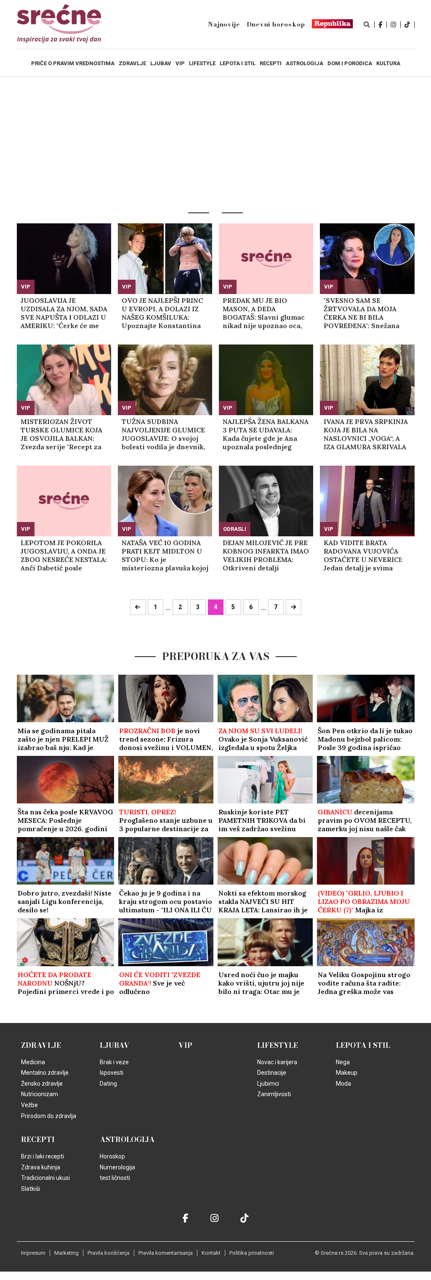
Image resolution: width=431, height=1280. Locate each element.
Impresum (33, 1253)
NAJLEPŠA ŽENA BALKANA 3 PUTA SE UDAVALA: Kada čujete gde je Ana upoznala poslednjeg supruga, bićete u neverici (266, 434)
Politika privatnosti (251, 1253)
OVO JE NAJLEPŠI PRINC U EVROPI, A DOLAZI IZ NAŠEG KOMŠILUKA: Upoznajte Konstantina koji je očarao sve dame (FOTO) (162, 313)
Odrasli (234, 529)
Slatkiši (30, 1188)
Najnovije (224, 24)
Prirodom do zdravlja (48, 1116)
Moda (343, 1083)
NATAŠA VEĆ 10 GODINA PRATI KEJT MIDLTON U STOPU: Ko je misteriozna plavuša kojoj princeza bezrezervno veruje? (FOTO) (165, 555)
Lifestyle (277, 1045)
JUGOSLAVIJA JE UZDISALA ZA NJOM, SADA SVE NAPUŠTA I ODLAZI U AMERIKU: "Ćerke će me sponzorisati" (64, 313)
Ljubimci (268, 1083)
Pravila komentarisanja (165, 1253)
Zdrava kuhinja (40, 1167)
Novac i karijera (277, 1062)
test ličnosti (115, 1177)
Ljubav (115, 1045)
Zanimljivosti (274, 1094)
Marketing (66, 1253)
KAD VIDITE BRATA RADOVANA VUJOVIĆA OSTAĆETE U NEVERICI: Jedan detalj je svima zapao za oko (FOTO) (363, 555)
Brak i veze (114, 1062)
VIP (25, 287)
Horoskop (112, 1156)
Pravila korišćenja (109, 1253)
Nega (343, 1062)
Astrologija (127, 1139)
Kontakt (211, 1253)
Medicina (33, 1062)
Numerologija (117, 1167)
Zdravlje (41, 1045)
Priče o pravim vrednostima (72, 63)
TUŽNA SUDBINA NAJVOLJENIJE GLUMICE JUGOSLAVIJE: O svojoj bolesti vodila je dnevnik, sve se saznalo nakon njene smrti (163, 434)
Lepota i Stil (363, 1045)
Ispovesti (111, 1072)
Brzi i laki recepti (42, 1156)
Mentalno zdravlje (45, 1072)
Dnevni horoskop (276, 24)
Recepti (38, 1139)
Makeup (346, 1072)
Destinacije (271, 1072)
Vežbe (29, 1105)
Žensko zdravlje (42, 1083)
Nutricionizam (39, 1094)
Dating (108, 1083)
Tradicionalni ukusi (45, 1177)
